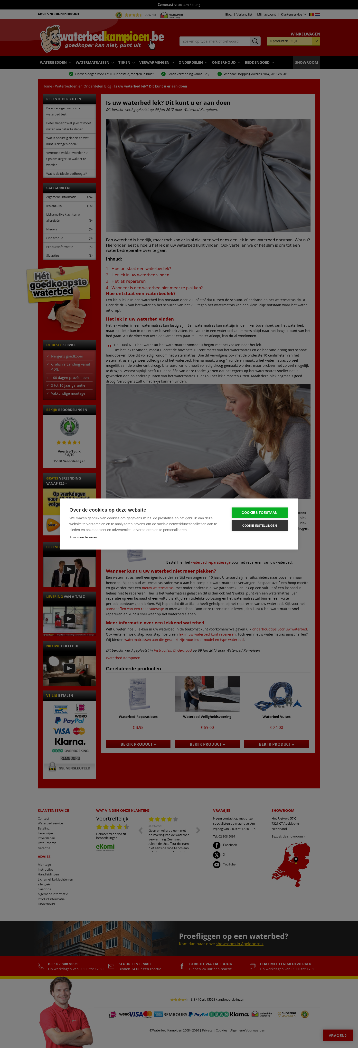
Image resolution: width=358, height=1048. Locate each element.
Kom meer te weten (83, 537)
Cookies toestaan (259, 513)
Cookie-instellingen (259, 525)
